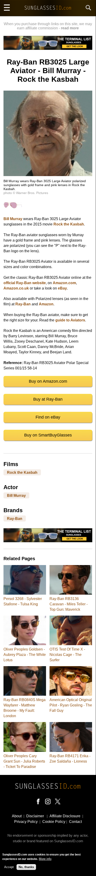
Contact (75, 822)
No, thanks (26, 867)
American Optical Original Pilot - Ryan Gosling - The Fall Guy (71, 705)
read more (70, 28)
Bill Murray (12, 219)
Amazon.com (64, 283)
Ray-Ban (23, 304)
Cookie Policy (53, 822)
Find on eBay (48, 417)
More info (45, 859)
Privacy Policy (26, 822)
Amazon (46, 304)
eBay (62, 288)
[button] (47, 175)
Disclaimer (35, 816)
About (17, 816)
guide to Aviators (70, 320)
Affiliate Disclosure (65, 816)
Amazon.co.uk (16, 288)
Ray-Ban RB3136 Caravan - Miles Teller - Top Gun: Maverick (69, 604)
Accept (9, 867)
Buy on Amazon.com (48, 381)
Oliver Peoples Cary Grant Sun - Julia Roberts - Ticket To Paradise (24, 761)
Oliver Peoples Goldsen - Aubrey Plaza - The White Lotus (24, 654)
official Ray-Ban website (24, 283)
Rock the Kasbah (68, 224)
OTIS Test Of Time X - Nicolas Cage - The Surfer (67, 654)
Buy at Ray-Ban (48, 399)
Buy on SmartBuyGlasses (48, 435)
